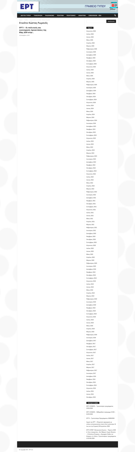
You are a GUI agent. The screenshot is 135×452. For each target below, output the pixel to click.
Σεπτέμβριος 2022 (91, 171)
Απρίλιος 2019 (90, 293)
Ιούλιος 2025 (90, 70)
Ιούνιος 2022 (90, 180)
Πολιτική (60, 15)
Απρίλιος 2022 (90, 186)
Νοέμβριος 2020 (90, 236)
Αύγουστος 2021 (91, 209)
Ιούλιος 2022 (90, 177)
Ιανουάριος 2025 (91, 87)
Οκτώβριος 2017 (91, 346)
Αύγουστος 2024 (91, 102)
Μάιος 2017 (89, 361)
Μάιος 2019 (89, 290)
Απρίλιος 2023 (90, 150)
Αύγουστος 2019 (91, 281)
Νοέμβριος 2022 (90, 165)
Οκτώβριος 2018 (91, 311)
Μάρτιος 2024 (90, 117)
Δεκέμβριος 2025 (91, 55)
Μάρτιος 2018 (90, 331)
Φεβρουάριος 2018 (91, 334)
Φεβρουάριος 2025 (91, 84)
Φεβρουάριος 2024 (91, 120)
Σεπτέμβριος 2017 (91, 349)
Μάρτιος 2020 (90, 260)
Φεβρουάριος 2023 (91, 156)
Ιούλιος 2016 (90, 391)
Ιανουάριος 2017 (91, 373)
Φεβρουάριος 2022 (91, 192)
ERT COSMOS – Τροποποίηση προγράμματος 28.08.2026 (99, 407)
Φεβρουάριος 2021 (91, 227)
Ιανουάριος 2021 (91, 230)
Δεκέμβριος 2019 (91, 269)
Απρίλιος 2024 (90, 114)
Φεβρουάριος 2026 (91, 49)
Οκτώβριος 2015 (91, 397)
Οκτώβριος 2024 (91, 96)
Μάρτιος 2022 (90, 189)
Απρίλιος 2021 (90, 221)
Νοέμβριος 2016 (90, 379)
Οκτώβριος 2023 (91, 132)
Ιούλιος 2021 (90, 212)
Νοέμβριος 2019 (90, 272)
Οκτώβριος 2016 (91, 382)
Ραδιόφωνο (49, 15)
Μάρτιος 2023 (90, 153)
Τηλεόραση (38, 15)
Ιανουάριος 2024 (91, 123)
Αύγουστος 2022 (91, 174)
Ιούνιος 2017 (90, 358)
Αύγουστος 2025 (91, 67)
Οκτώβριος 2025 (91, 61)
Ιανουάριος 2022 (91, 195)
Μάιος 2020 (89, 254)
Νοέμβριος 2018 (90, 308)
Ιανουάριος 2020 (91, 266)
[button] (115, 15)
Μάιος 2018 (89, 325)
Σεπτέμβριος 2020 (91, 242)
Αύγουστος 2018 (91, 317)
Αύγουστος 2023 (91, 138)
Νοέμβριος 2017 (90, 343)
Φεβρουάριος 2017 (91, 370)
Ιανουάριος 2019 (91, 302)
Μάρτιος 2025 (90, 81)
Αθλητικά (82, 15)
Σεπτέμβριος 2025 (91, 64)
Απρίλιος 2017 (90, 364)
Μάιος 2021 (89, 218)
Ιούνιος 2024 (90, 108)
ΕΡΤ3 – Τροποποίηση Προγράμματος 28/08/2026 (100, 418)
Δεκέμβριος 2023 (91, 126)
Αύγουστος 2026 (91, 31)
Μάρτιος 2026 (90, 46)
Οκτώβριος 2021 (91, 203)
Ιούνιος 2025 (90, 73)
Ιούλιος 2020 (90, 248)
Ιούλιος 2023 (90, 141)
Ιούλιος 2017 (90, 355)
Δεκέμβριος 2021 (91, 198)
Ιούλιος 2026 (90, 34)
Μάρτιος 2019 (90, 296)
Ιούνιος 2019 (90, 287)
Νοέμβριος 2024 (90, 93)
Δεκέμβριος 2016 (91, 376)
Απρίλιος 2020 (90, 257)
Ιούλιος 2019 (90, 284)
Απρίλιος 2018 (90, 328)
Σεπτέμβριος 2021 (91, 206)
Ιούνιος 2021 (90, 215)
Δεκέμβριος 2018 (91, 305)
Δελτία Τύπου (26, 15)
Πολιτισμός (71, 15)
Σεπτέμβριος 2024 (91, 99)
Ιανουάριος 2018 (91, 337)
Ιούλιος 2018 (90, 320)
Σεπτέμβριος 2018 (91, 314)
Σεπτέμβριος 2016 (91, 385)
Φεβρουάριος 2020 (91, 263)
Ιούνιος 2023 (90, 144)
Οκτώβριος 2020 (91, 239)
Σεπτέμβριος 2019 (91, 278)
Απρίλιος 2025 (90, 78)
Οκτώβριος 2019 (91, 275)
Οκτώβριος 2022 (91, 168)
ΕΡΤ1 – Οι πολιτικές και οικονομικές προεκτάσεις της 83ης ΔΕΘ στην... (32, 30)
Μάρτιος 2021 (90, 224)
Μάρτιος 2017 (90, 367)
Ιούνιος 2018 (90, 323)
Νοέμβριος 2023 (90, 129)
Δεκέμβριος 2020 (91, 233)
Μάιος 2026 (89, 40)
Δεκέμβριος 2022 (91, 162)
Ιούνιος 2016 (90, 394)
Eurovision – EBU (95, 15)
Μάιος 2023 (89, 147)
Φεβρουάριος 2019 (91, 299)
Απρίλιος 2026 (90, 43)
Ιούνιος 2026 (90, 37)
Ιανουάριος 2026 (91, 52)
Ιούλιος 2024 (90, 105)
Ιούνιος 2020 (90, 251)
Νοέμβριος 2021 (90, 200)
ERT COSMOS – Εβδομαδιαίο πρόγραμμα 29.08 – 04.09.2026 (100, 413)
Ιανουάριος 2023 (91, 159)
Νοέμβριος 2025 (90, 58)
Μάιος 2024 (89, 111)
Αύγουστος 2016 (91, 388)
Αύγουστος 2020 (91, 245)
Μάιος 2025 (89, 75)
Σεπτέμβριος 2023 (91, 135)
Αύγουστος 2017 (91, 352)
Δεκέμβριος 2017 (91, 340)
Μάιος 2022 (89, 183)
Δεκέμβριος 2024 (91, 90)
